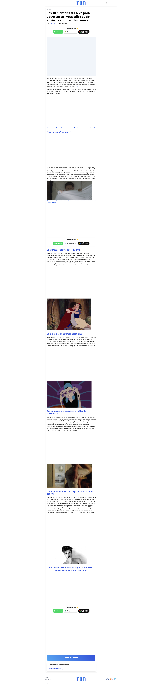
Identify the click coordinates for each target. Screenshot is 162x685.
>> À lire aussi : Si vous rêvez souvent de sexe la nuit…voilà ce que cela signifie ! (71, 128)
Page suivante (71, 657)
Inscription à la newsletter (50, 675)
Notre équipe (48, 679)
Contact (46, 677)
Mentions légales (48, 681)
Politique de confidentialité (50, 683)
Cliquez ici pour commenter (55, 668)
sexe (76, 86)
